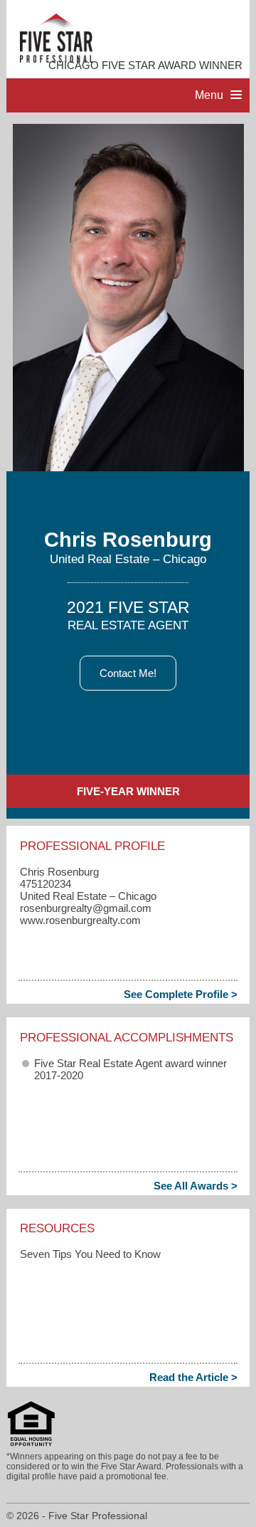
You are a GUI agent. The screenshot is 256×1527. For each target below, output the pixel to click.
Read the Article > (193, 1377)
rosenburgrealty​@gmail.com (85, 908)
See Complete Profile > (181, 994)
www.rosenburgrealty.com (80, 920)
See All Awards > (196, 1186)
